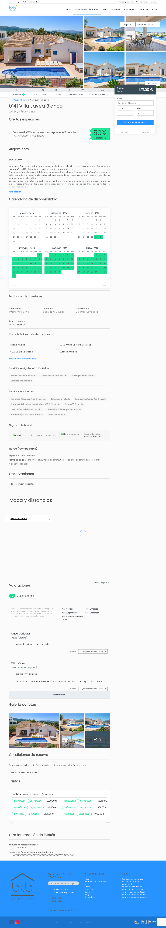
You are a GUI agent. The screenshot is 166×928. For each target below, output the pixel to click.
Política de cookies (130, 881)
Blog (154, 9)
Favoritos (154, 2)
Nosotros (129, 9)
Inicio (68, 9)
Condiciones (98, 94)
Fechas (119, 98)
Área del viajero (142, 2)
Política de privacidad (132, 886)
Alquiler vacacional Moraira (134, 897)
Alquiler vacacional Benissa (134, 894)
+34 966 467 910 (60, 889)
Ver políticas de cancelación (24, 772)
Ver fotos (152, 83)
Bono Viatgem (91, 897)
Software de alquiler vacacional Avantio (73, 922)
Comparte (127, 24)
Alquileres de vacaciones (87, 9)
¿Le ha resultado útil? (94, 651)
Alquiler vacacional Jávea (134, 892)
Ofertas (116, 9)
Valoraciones (76, 94)
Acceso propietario (126, 2)
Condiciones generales (132, 879)
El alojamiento (41, 94)
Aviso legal (127, 884)
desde (120, 88)
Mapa (58, 94)
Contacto (143, 9)
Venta (106, 9)
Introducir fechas (135, 122)
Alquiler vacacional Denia (133, 889)
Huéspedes (120, 108)
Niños (139, 108)
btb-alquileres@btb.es (63, 892)
